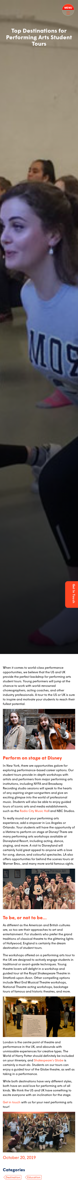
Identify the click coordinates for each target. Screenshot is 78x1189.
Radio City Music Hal (34, 811)
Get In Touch (74, 593)
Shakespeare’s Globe (48, 1060)
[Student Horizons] (8, 5)
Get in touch (11, 1102)
